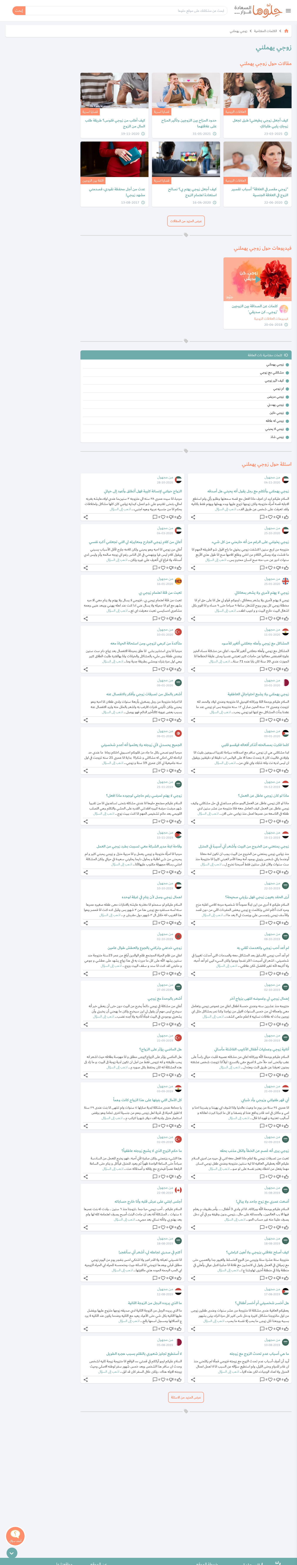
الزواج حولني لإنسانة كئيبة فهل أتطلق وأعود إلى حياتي (143, 491)
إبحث (19, 10)
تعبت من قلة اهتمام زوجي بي (160, 592)
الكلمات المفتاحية (265, 31)
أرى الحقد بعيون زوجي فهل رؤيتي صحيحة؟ (257, 897)
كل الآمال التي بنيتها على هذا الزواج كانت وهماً (147, 1100)
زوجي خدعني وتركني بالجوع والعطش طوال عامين (145, 948)
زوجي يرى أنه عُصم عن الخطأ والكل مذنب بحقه (254, 1151)
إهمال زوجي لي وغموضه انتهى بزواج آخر (259, 998)
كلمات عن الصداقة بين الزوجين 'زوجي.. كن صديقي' (255, 309)
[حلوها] (258, 10)
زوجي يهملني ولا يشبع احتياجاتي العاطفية (258, 694)
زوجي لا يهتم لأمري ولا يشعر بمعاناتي (262, 592)
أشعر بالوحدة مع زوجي (165, 998)
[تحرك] (12, 1553)
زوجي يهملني (238, 31)
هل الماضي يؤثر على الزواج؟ (160, 1049)
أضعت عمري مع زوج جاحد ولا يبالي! (262, 1201)
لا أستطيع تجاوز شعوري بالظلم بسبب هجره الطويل (144, 1354)
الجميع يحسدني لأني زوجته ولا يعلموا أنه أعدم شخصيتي (141, 745)
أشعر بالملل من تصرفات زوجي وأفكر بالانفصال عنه (144, 694)
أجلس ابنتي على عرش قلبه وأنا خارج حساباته (148, 1201)
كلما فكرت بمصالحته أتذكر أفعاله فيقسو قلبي (255, 745)
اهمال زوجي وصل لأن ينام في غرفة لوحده (152, 897)
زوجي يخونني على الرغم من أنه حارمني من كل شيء (250, 542)
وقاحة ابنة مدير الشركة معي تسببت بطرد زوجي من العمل (139, 846)
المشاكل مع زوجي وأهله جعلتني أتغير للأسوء (255, 643)
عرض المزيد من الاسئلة (186, 1397)
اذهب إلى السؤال (225, 509)
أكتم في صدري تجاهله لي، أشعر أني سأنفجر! (150, 1252)
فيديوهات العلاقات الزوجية (271, 318)
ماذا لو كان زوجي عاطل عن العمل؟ (263, 795)
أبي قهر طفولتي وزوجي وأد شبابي (265, 1100)
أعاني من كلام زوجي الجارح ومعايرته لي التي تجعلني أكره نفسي (135, 542)
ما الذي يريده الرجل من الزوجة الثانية (155, 1303)
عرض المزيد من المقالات (186, 221)
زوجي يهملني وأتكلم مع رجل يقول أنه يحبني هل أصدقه (248, 491)
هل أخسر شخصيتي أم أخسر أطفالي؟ (262, 1303)
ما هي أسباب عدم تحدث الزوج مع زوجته (259, 1354)
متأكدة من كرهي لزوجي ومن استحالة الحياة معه (146, 643)
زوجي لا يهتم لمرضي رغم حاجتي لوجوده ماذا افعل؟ (144, 795)
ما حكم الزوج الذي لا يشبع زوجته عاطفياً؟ (152, 1151)
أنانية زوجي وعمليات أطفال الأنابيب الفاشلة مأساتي (251, 1049)
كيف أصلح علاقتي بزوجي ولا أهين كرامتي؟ (257, 1252)
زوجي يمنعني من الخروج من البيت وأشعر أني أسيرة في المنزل (244, 846)
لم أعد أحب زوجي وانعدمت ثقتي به (263, 948)
